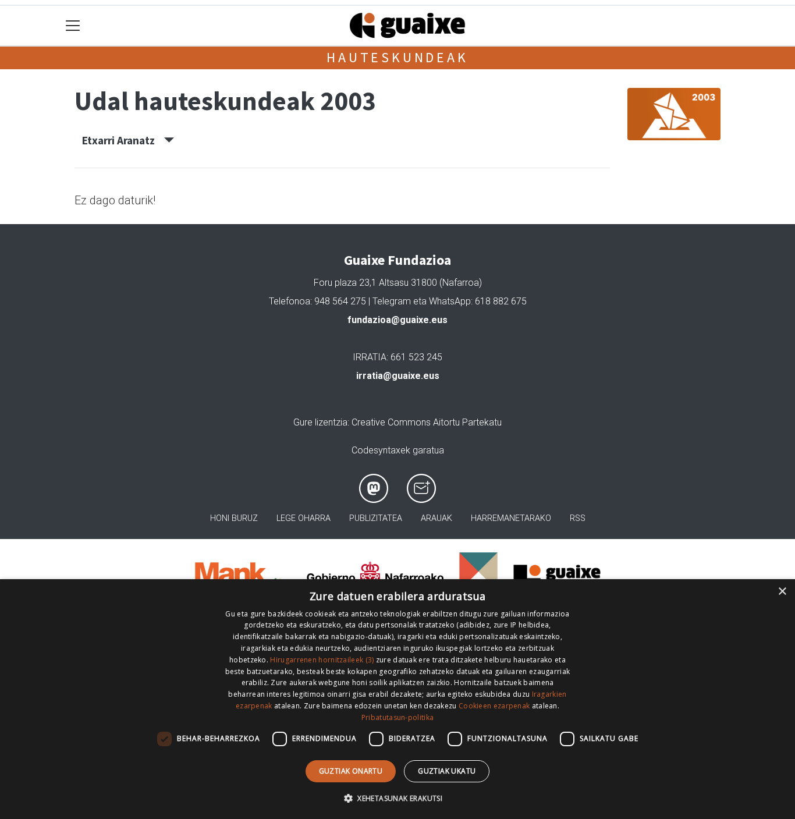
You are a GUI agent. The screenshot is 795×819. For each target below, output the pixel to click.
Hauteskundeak (397, 57)
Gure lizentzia (320, 422)
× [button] (782, 591)
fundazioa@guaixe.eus (397, 319)
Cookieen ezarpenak (494, 706)
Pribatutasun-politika (397, 717)
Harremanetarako (511, 518)
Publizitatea (375, 518)
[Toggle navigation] (73, 26)
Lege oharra (303, 518)
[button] (397, 798)
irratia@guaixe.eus (397, 375)
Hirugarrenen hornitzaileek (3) (322, 660)
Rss (577, 518)
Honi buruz (234, 518)
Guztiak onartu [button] (351, 771)
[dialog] (397, 699)
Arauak (436, 518)
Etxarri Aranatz (123, 140)
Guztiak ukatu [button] (446, 771)
